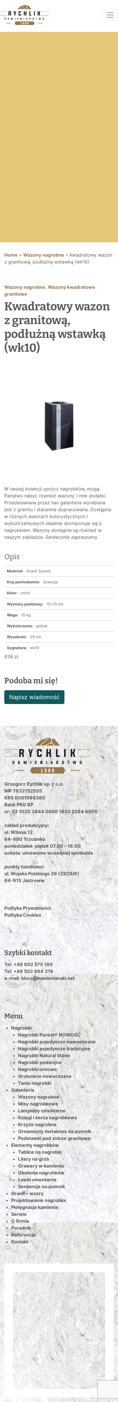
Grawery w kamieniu (41, 1166)
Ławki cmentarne (37, 1179)
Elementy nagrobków (35, 1145)
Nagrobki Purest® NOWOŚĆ (49, 1035)
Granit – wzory (27, 1193)
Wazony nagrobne (43, 255)
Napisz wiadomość (34, 697)
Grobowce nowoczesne (45, 1076)
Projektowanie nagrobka (38, 1200)
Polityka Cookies (22, 915)
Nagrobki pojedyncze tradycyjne (54, 1048)
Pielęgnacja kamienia (34, 1207)
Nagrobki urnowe (37, 1069)
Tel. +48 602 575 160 (28, 964)
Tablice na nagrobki (40, 1152)
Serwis (19, 1214)
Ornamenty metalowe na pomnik (54, 1131)
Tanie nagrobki (34, 1083)
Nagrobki (21, 1028)
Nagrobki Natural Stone (44, 1055)
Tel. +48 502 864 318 (28, 971)
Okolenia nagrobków (41, 1173)
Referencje (23, 1235)
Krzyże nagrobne (37, 1124)
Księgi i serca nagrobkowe (47, 1117)
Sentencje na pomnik (41, 1186)
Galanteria (22, 1090)
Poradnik (21, 1228)
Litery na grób (33, 1159)
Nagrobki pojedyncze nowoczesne (57, 1042)
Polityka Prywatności (27, 908)
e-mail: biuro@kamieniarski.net (39, 978)
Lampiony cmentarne (42, 1110)
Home (11, 255)
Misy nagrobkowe (38, 1104)
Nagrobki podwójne (40, 1062)
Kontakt (19, 1242)
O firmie (20, 1221)
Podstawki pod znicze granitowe (54, 1138)
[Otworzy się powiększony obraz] (59, 425)
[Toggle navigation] (110, 15)
